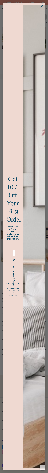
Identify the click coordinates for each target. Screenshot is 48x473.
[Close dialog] (42, 6)
